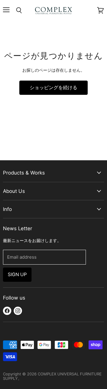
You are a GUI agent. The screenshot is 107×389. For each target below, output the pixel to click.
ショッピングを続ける (53, 87)
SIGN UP (17, 274)
